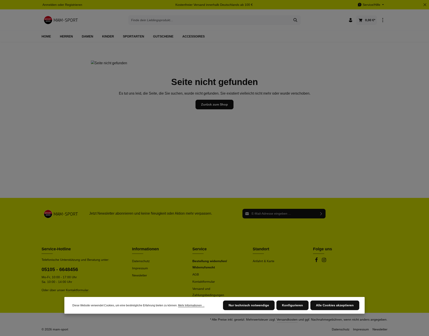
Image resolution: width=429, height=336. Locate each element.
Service (199, 249)
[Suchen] (295, 20)
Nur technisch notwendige (249, 305)
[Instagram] (324, 261)
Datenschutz (141, 261)
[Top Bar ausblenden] (425, 5)
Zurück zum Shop (214, 104)
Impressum (140, 268)
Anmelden (49, 4)
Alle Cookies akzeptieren (335, 305)
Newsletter (139, 275)
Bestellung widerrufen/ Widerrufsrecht (209, 264)
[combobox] (209, 20)
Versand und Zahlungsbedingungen (208, 292)
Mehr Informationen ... (191, 305)
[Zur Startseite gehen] (61, 20)
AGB (195, 274)
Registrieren (73, 4)
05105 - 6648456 (60, 269)
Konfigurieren (292, 305)
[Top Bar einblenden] (382, 20)
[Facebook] (317, 261)
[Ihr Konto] (350, 20)
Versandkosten (287, 319)
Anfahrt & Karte (263, 261)
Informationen (145, 249)
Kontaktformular (77, 290)
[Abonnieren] (321, 213)
